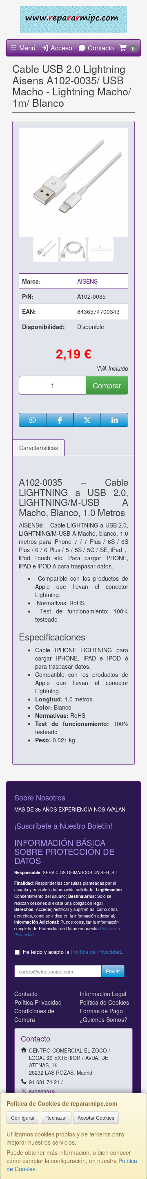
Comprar (107, 385)
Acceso (60, 47)
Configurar (23, 1117)
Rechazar (56, 1117)
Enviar (113, 970)
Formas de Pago (101, 1011)
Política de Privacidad (96, 952)
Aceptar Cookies (96, 1117)
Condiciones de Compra (34, 1015)
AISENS (87, 281)
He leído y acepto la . (72, 952)
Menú (27, 47)
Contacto (100, 47)
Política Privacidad (38, 1002)
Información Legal (103, 994)
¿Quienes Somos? (103, 1019)
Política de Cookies (104, 1002)
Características (38, 448)
